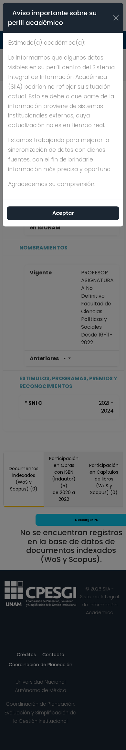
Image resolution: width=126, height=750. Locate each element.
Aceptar (63, 213)
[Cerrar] (116, 18)
